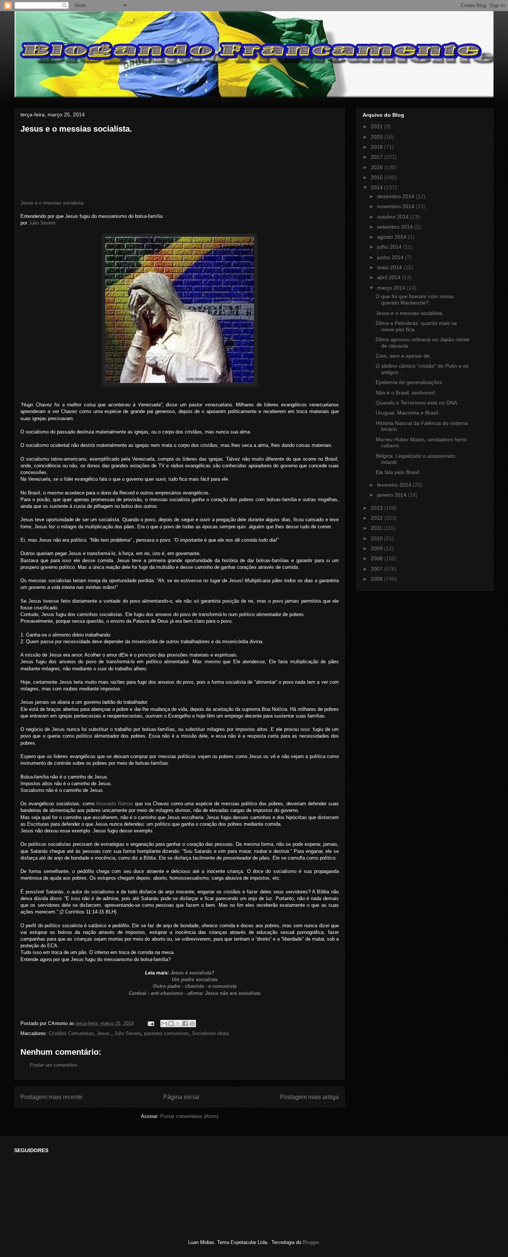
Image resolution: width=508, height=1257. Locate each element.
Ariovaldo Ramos (114, 803)
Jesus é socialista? (191, 973)
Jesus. (104, 1033)
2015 (377, 177)
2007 (377, 569)
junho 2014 (391, 257)
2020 (377, 137)
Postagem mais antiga (309, 1097)
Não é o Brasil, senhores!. (406, 393)
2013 (377, 508)
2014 (377, 187)
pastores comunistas (166, 1033)
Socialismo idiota (210, 1033)
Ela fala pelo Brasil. (398, 472)
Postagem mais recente (51, 1097)
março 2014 (392, 288)
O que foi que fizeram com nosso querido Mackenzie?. (415, 299)
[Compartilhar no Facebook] (185, 1023)
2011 (377, 528)
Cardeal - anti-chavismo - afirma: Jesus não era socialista (193, 993)
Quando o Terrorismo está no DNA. (417, 403)
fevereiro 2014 (395, 485)
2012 (377, 518)
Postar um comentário (53, 1065)
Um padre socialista (192, 979)
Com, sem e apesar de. (403, 356)
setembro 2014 (395, 227)
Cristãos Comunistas (71, 1033)
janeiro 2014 (392, 495)
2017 (377, 157)
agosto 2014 (392, 237)
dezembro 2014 (396, 196)
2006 (377, 579)
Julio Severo (41, 223)
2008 (377, 558)
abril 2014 (389, 277)
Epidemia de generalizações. (410, 382)
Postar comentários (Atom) (189, 1116)
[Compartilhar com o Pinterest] (192, 1023)
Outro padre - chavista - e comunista (194, 986)
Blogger (311, 1242)
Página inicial (181, 1097)
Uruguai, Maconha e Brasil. (408, 413)
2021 (377, 126)
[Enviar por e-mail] (164, 1023)
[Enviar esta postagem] (150, 1023)
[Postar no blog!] (171, 1023)
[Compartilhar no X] (178, 1023)
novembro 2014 (396, 206)
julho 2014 (390, 247)
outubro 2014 (393, 217)
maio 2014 (390, 267)
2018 (377, 147)
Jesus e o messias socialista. (52, 203)
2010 (377, 538)
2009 (377, 548)
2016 (377, 167)
